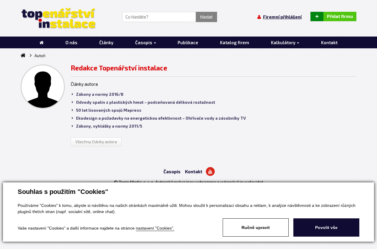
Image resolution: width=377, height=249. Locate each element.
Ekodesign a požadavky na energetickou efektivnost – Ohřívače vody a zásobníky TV (161, 118)
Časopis (172, 171)
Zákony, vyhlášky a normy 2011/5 (109, 126)
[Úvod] (42, 42)
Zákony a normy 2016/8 (99, 94)
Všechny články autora (96, 141)
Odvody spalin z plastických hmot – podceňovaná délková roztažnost (145, 102)
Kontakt (193, 171)
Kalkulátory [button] (283, 42)
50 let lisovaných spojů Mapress (108, 110)
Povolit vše (326, 227)
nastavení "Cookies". (155, 228)
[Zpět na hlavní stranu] (58, 18)
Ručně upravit (256, 227)
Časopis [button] (144, 42)
